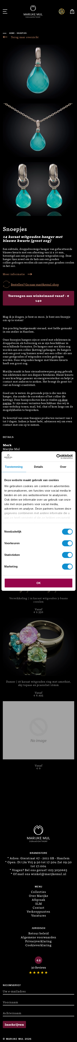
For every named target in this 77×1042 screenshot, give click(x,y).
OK (38, 583)
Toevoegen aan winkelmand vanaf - (38, 298)
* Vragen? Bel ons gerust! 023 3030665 (38, 869)
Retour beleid (38, 933)
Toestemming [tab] (14, 466)
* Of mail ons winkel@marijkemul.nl (38, 873)
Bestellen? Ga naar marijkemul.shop (35, 284)
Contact (38, 907)
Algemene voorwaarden (38, 937)
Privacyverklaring (38, 941)
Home (12, 33)
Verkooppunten (38, 911)
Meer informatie (14, 274)
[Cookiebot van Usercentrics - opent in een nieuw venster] (56, 456)
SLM (38, 903)
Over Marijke (38, 895)
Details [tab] (38, 466)
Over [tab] (63, 466)
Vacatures (38, 915)
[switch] (67, 543)
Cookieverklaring (38, 944)
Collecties (38, 891)
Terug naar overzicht (25, 37)
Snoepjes (22, 33)
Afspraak (38, 899)
